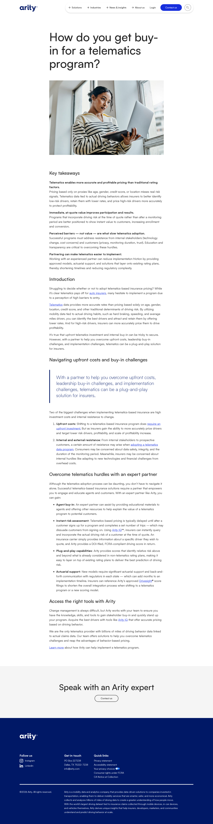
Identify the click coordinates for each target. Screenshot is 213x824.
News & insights (118, 7)
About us (140, 7)
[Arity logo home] (29, 7)
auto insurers (97, 293)
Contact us (106, 698)
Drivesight (145, 581)
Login (153, 7)
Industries (95, 7)
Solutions (77, 7)
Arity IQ (123, 620)
